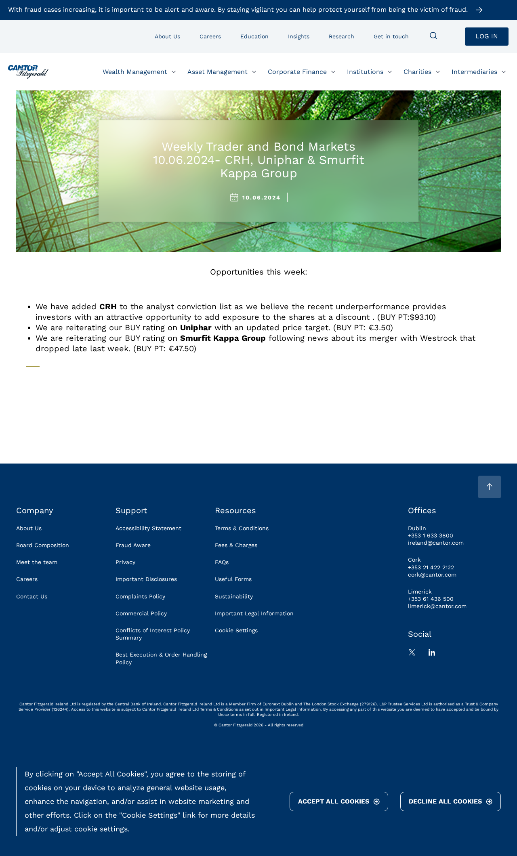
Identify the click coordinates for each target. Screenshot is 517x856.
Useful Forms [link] (233, 579)
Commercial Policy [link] (141, 613)
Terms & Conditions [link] (242, 528)
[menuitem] (433, 36)
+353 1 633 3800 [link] (430, 535)
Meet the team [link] (36, 562)
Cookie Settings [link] (236, 630)
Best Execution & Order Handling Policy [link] (161, 658)
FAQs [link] (222, 562)
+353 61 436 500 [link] (431, 599)
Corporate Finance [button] (297, 71)
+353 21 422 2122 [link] (431, 567)
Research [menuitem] (341, 36)
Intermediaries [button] (474, 71)
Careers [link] (27, 579)
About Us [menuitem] (167, 36)
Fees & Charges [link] (236, 545)
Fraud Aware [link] (133, 545)
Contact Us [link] (31, 596)
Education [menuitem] (254, 36)
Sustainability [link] (234, 596)
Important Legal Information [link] (254, 613)
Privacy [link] (125, 562)
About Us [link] (29, 528)
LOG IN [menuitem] (486, 36)
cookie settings (101, 829)
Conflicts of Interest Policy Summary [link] (153, 634)
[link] (28, 72)
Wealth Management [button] (135, 71)
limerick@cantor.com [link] (437, 606)
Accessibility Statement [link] (148, 528)
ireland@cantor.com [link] (436, 542)
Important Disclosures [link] (146, 579)
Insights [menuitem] (298, 36)
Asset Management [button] (217, 71)
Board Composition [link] (42, 545)
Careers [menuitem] (210, 36)
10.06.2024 (261, 197)
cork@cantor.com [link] (432, 574)
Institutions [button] (365, 71)
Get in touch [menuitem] (391, 36)
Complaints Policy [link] (140, 596)
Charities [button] (417, 71)
